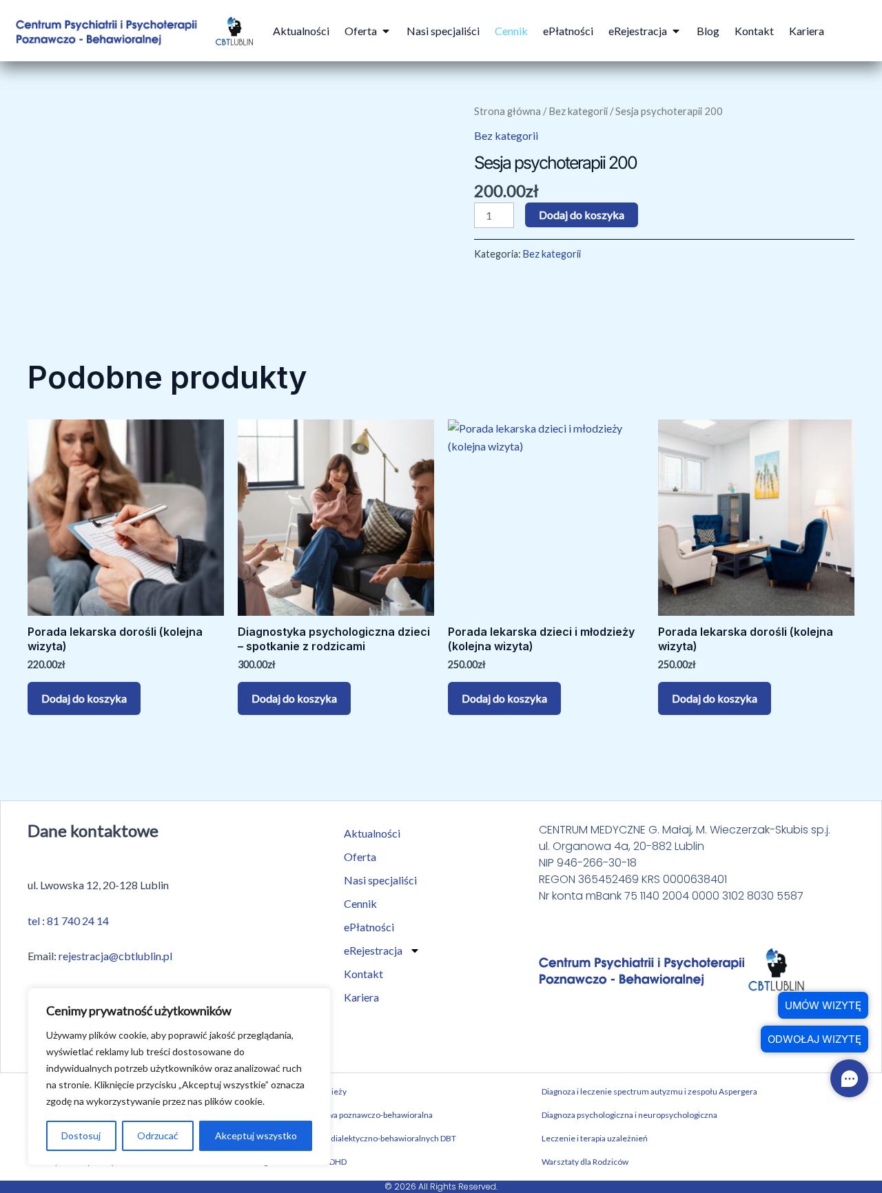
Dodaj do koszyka (581, 214)
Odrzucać (157, 1135)
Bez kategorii (578, 111)
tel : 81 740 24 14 (68, 920)
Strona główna (507, 111)
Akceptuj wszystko (256, 1135)
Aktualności (372, 833)
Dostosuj (81, 1135)
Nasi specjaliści (380, 879)
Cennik (360, 903)
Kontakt (363, 973)
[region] (179, 1076)
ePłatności (369, 926)
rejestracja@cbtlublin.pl (115, 955)
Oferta (360, 856)
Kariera (361, 997)
